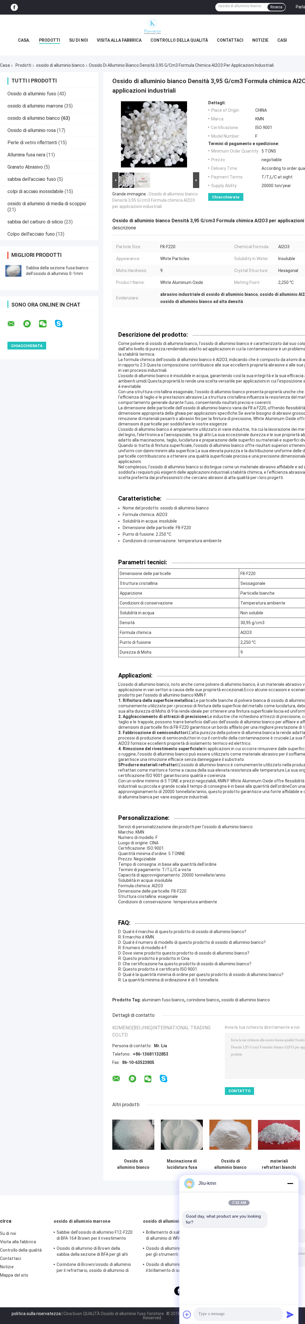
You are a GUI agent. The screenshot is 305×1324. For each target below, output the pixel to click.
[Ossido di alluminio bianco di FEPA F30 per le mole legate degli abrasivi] (133, 1135)
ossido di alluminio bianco (60, 65)
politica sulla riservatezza (36, 1313)
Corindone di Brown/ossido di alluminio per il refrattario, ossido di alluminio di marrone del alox (94, 1268)
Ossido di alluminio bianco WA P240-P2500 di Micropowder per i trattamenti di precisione (230, 1164)
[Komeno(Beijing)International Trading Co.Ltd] (152, 26)
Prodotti (49, 40)
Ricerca (276, 7)
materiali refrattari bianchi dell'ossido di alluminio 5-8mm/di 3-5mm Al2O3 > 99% (279, 1164)
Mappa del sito (14, 1275)
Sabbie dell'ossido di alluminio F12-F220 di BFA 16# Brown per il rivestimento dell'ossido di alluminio (95, 1236)
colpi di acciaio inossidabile (35, 191)
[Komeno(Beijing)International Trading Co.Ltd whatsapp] (30, 324)
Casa (5, 65)
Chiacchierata (225, 197)
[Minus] (290, 1183)
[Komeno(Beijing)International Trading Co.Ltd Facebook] (14, 7)
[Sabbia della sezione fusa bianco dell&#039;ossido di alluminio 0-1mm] (13, 271)
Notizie (260, 40)
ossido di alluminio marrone (35, 106)
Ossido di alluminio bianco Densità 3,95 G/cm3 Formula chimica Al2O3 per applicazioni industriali (155, 200)
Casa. (24, 40)
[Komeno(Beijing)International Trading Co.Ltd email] (14, 324)
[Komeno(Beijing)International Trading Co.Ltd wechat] (46, 324)
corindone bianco (202, 999)
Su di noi (78, 40)
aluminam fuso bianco (163, 999)
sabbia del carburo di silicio (35, 222)
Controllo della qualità (179, 40)
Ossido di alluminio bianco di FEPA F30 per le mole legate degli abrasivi (133, 1164)
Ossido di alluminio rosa (31, 130)
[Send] (290, 1314)
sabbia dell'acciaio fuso (31, 179)
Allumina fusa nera (26, 155)
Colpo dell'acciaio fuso (31, 234)
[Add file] (187, 1314)
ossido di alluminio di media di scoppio (46, 203)
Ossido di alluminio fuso (31, 94)
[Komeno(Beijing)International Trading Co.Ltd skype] (62, 324)
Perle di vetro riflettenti (32, 142)
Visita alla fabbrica (119, 40)
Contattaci (230, 40)
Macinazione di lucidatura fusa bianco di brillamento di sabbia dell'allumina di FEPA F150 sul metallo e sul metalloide (182, 1164)
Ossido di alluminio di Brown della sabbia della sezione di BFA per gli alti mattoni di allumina (92, 1252)
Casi (282, 40)
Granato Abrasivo (25, 167)
